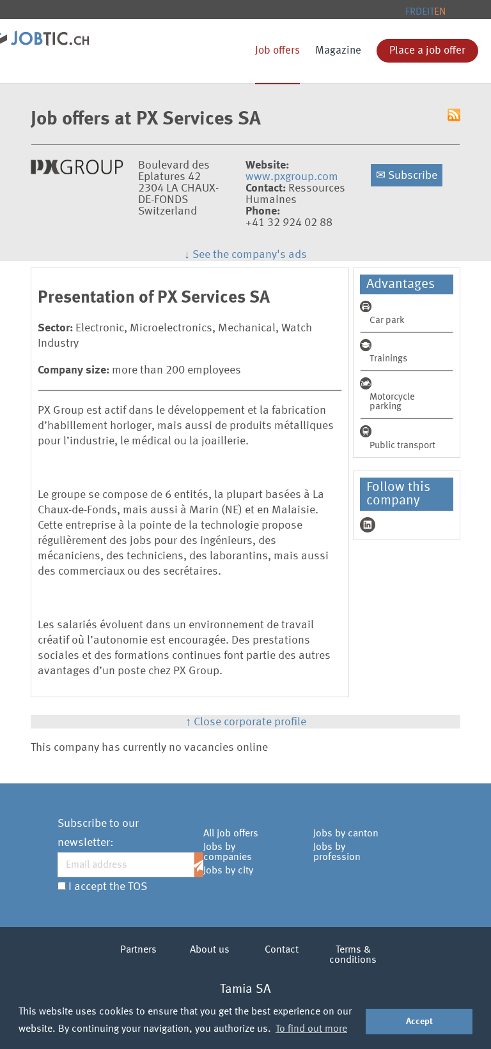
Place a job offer (427, 50)
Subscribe (406, 175)
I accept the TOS (107, 887)
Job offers (277, 50)
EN (440, 12)
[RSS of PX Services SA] (454, 116)
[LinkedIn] (367, 524)
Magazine (338, 50)
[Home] (48, 33)
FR (410, 12)
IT (430, 12)
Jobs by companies (227, 852)
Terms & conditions (353, 955)
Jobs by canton (345, 834)
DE (421, 12)
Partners (138, 950)
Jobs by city (228, 871)
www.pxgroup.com (292, 177)
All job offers (230, 834)
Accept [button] (419, 1021)
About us (210, 950)
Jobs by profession (337, 852)
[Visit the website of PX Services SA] (77, 171)
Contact (282, 950)
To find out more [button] (311, 1029)
